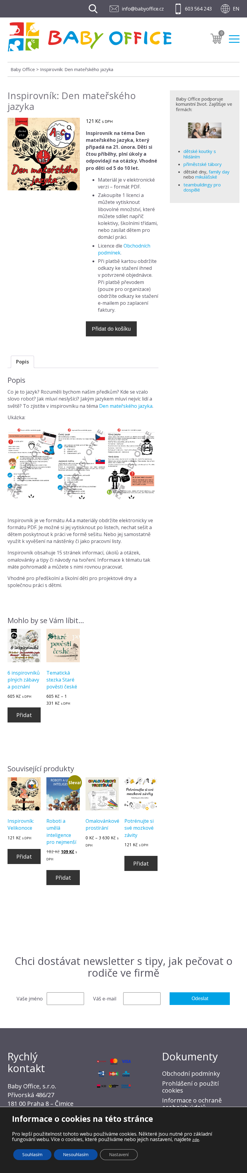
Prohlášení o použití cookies (190, 1086)
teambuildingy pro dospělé (202, 187)
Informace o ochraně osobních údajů (192, 1103)
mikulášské (206, 177)
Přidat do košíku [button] (24, 716)
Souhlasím (32, 1154)
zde (195, 1139)
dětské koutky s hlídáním (199, 153)
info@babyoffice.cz (143, 8)
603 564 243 (198, 8)
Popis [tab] (22, 361)
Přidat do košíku (111, 329)
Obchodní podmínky (191, 1073)
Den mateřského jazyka (125, 406)
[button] (69, 128)
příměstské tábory (202, 164)
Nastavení (119, 1154)
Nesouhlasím (76, 1154)
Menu (234, 36)
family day (219, 172)
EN (236, 8)
